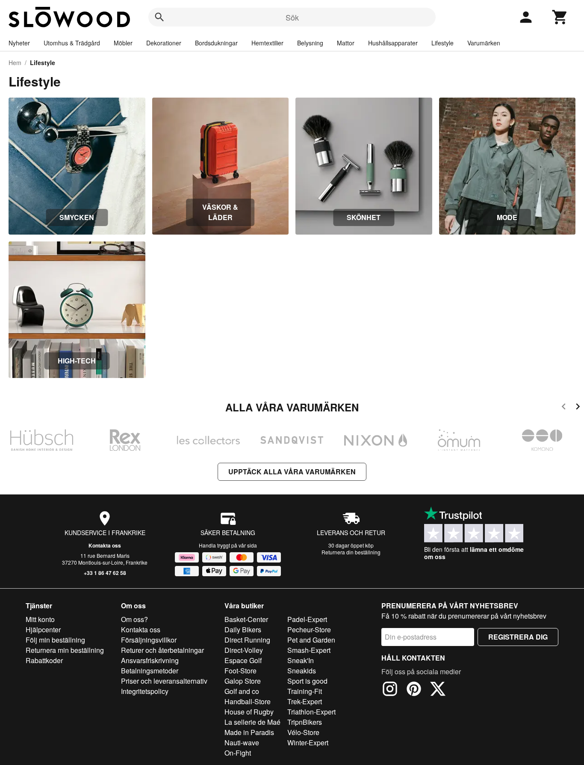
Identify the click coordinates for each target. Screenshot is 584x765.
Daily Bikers (242, 629)
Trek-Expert (304, 701)
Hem (15, 62)
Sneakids (301, 671)
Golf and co (241, 691)
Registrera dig (518, 637)
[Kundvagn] (560, 17)
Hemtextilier (267, 43)
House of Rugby (249, 712)
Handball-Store (247, 701)
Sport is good (307, 681)
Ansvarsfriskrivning (150, 660)
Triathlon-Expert (311, 712)
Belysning (310, 43)
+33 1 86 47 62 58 (105, 573)
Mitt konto (40, 619)
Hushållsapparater (393, 43)
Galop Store (242, 681)
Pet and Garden (311, 640)
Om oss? (134, 619)
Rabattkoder (44, 660)
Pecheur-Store (309, 629)
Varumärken (483, 43)
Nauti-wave (241, 742)
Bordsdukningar (216, 43)
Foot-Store (240, 671)
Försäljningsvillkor (149, 640)
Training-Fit (304, 691)
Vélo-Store (303, 732)
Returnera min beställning (65, 650)
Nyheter (19, 43)
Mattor (345, 43)
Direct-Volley (243, 650)
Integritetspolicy (144, 691)
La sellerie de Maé (252, 722)
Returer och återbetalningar (162, 650)
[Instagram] (389, 690)
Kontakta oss (104, 545)
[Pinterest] (413, 690)
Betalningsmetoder (149, 671)
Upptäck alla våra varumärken (292, 471)
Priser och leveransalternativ (164, 681)
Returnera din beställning (350, 552)
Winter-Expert (307, 742)
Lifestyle (442, 43)
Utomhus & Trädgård (72, 43)
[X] (437, 690)
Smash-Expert (308, 650)
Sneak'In (300, 660)
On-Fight (237, 753)
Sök (292, 17)
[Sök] (159, 17)
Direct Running (247, 640)
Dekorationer (163, 43)
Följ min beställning (55, 640)
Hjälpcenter (43, 629)
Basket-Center (246, 619)
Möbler (123, 43)
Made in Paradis (249, 732)
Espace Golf (243, 660)
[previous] (563, 407)
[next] (578, 407)
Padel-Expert (307, 619)
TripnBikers (304, 722)
